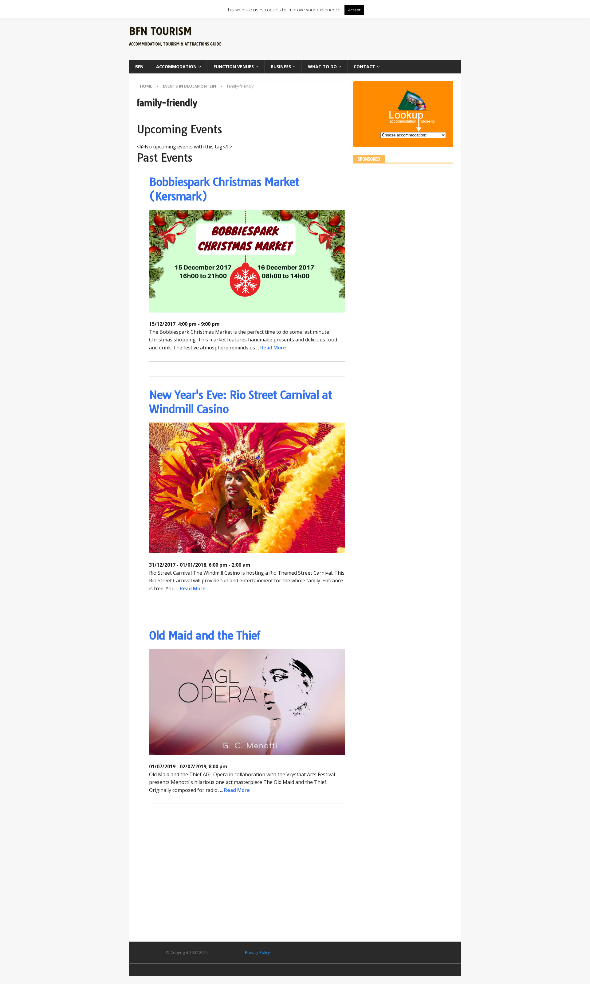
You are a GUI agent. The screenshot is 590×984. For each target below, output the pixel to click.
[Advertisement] (354, 38)
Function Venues (234, 66)
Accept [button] (354, 10)
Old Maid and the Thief (204, 635)
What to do (322, 66)
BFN (139, 66)
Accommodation (176, 66)
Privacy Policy (257, 952)
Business (281, 66)
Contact (364, 66)
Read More (273, 347)
